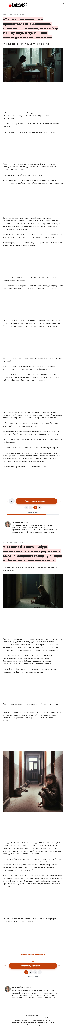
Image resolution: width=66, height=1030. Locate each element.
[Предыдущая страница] (12, 501)
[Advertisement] (33, 97)
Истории (5, 14)
